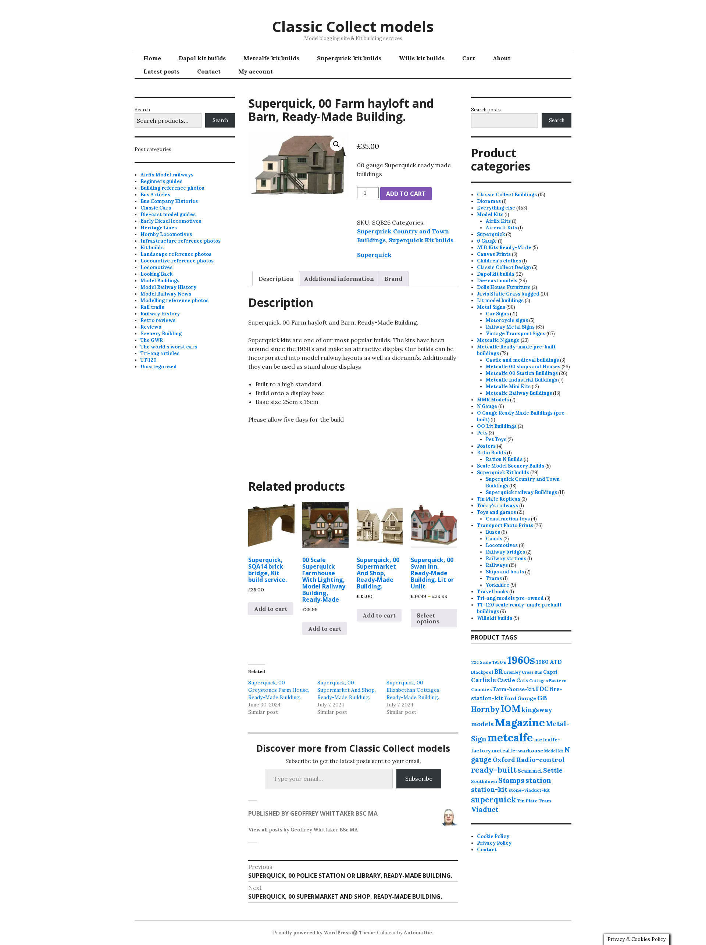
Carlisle (483, 680)
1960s (521, 660)
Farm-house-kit (514, 689)
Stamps (511, 780)
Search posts (486, 110)
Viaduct (484, 809)
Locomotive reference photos (177, 261)
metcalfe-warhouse (517, 750)
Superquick (374, 254)
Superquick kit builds (349, 58)
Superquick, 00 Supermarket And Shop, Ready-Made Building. (346, 690)
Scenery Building (161, 333)
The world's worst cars (168, 347)
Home (152, 58)
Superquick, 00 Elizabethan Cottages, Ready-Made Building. (413, 690)
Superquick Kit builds (421, 240)
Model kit (553, 751)
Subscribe (418, 778)
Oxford (504, 760)
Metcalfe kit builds (271, 58)
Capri (550, 672)
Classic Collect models (353, 26)
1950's (499, 662)
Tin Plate (527, 800)
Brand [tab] (393, 278)
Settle (553, 770)
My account (255, 71)
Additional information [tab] (339, 278)
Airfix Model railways (166, 175)
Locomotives (156, 267)
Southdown (484, 781)
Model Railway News (165, 294)
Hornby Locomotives (166, 234)
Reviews (150, 327)
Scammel (530, 770)
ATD (556, 661)
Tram (545, 800)
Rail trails (152, 307)
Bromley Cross (519, 672)
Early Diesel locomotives (170, 221)
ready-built (494, 770)
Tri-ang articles (159, 353)
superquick (493, 800)
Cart (468, 58)
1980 (542, 661)
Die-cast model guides (168, 214)
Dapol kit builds (202, 58)
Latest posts (161, 71)
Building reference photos (172, 188)
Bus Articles (155, 194)
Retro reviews (157, 320)
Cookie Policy (493, 836)
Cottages (538, 680)
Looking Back (156, 274)
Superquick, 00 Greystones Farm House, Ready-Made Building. (278, 690)
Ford (510, 698)
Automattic (418, 933)
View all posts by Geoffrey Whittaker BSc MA (303, 830)
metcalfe (510, 737)
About (501, 58)
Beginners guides (161, 181)
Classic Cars (155, 208)
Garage (526, 698)
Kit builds (152, 247)
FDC (542, 689)
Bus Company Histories (169, 201)
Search (142, 110)
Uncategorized (158, 367)
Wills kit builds (422, 58)
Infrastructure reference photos (180, 241)
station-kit (489, 789)
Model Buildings (159, 281)
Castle (506, 680)
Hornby (485, 709)
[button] (336, 144)
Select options (428, 618)
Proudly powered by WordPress (312, 933)
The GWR (151, 340)
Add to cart (406, 194)
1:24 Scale (481, 662)
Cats (522, 680)
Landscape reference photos (175, 254)
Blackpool (482, 672)
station (538, 780)
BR (498, 671)
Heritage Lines (158, 228)
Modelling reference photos (174, 300)
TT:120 (148, 360)
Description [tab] (276, 278)
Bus (538, 672)
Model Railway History (168, 287)
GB (542, 698)
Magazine (520, 722)
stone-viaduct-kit (529, 790)
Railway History (160, 314)
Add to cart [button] (270, 608)
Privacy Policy (494, 843)
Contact (209, 71)
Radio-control (540, 759)
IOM (510, 709)
